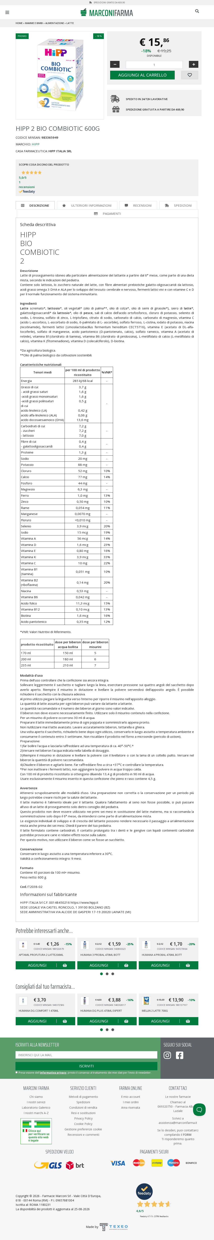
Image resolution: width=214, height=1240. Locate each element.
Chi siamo (36, 1097)
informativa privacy (53, 1072)
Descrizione (39, 205)
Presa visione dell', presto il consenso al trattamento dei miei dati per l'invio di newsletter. (85, 1072)
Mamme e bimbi (34, 23)
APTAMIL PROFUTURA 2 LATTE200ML (41, 955)
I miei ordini (131, 1102)
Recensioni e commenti (83, 1135)
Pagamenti (112, 213)
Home (19, 23)
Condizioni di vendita (83, 1107)
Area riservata (130, 1107)
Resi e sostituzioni (83, 1113)
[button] (101, 973)
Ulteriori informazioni (91, 205)
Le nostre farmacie (178, 1097)
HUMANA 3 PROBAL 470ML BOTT (100, 955)
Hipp (35, 144)
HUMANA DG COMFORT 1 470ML (39, 1011)
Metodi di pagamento (83, 1097)
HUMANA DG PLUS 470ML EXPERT (101, 1011)
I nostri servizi (36, 1102)
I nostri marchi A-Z (36, 1113)
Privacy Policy (83, 1118)
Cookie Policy (83, 1124)
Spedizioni (183, 205)
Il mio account (130, 1097)
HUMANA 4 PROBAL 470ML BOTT (162, 955)
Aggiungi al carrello (142, 75)
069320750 (165, 1106)
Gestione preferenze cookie (83, 1129)
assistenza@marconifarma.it (178, 1123)
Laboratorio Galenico (36, 1107)
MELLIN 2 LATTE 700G (155, 1011)
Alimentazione (54, 23)
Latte (70, 23)
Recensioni (142, 205)
